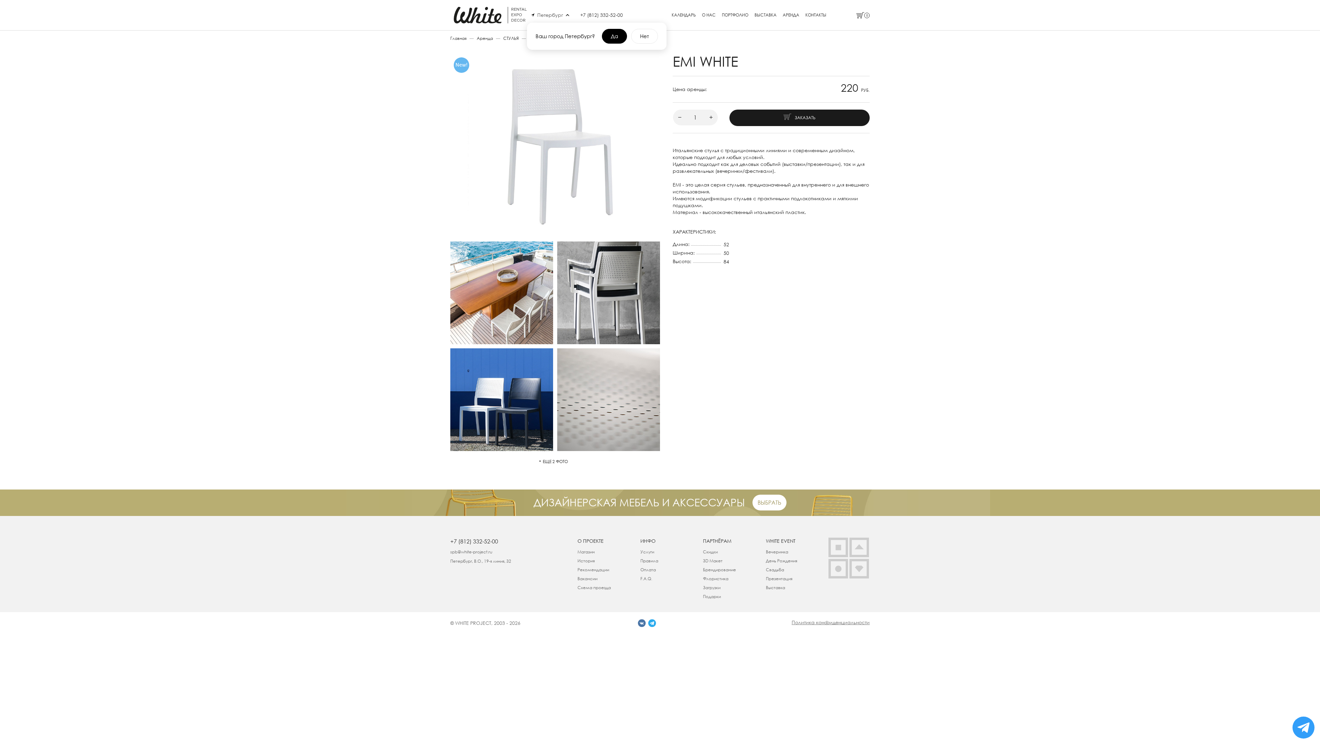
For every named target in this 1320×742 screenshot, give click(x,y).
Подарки (712, 596)
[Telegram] (652, 623)
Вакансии (587, 578)
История (586, 560)
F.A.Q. (646, 578)
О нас (709, 15)
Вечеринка (777, 551)
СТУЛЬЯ (511, 38)
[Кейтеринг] (838, 568)
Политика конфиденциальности (831, 622)
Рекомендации (593, 569)
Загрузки (711, 587)
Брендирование (719, 569)
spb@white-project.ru (471, 551)
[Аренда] (838, 547)
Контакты (815, 15)
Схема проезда (594, 587)
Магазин (586, 551)
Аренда (791, 15)
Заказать (805, 117)
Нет (644, 36)
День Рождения (781, 560)
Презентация (779, 578)
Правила (649, 560)
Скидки (710, 551)
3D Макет (713, 560)
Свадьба (775, 569)
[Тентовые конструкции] (859, 547)
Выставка (766, 15)
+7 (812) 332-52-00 (601, 15)
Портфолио (735, 15)
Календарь (684, 15)
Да (614, 36)
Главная (458, 38)
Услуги (647, 551)
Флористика (715, 578)
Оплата (648, 569)
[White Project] (859, 568)
